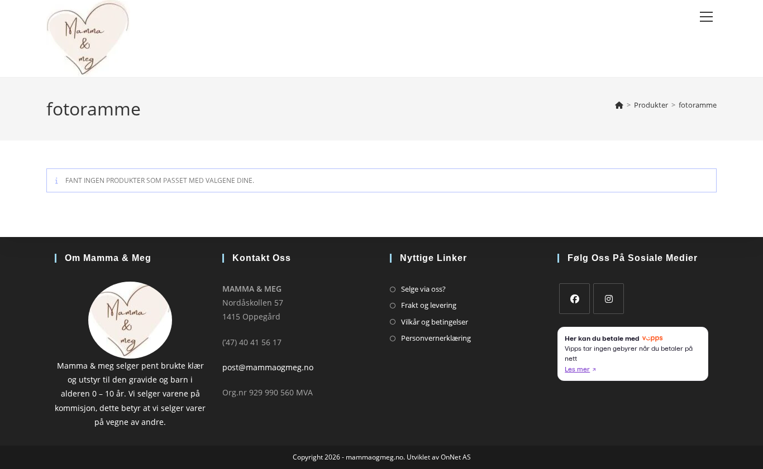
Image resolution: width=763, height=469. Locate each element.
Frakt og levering (428, 305)
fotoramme (698, 105)
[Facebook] (574, 298)
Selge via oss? (423, 289)
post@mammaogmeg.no (267, 367)
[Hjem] (619, 105)
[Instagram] (608, 298)
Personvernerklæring (436, 338)
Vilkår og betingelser (434, 322)
